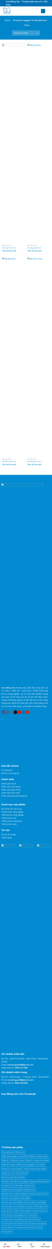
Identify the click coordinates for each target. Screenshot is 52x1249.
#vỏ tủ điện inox (41, 1206)
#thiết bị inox (30, 1190)
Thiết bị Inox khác (9, 824)
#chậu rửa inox (8, 1173)
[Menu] (43, 11)
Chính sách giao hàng (10, 790)
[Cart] (48, 11)
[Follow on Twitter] (11, 712)
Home (7, 20)
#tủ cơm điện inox (9, 1206)
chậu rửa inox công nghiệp (12, 1215)
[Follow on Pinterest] (19, 712)
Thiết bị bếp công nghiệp (12, 812)
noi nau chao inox (33, 1219)
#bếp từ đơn (42, 1156)
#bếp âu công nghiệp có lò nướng (30, 1164)
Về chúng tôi (6, 770)
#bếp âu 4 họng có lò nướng (37, 1160)
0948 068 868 (21, 1083)
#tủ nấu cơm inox (25, 1206)
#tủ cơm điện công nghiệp (35, 1202)
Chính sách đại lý (8, 783)
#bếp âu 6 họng (8, 1164)
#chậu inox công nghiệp (11, 1169)
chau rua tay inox (40, 1211)
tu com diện (6, 1227)
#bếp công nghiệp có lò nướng (14, 1156)
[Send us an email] (15, 712)
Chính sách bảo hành (10, 793)
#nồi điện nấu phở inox (25, 1185)
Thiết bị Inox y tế (8, 818)
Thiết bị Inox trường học (11, 821)
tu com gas (18, 1227)
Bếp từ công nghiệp (22, 1211)
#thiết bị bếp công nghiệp (12, 1190)
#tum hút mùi (42, 1194)
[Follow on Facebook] (3, 712)
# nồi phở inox (7, 1185)
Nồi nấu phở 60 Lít (34, 248)
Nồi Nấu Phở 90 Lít (9, 461)
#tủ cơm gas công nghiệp (12, 1202)
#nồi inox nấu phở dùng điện (13, 1177)
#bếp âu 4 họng (17, 1160)
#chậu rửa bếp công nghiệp (35, 1169)
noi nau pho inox (20, 1223)
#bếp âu (5, 1160)
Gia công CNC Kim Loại (11, 809)
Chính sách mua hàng (10, 787)
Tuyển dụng (6, 837)
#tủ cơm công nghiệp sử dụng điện (16, 1198)
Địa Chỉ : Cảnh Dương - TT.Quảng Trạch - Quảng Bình (25, 1077)
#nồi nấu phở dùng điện (39, 1181)
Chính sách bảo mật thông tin (14, 796)
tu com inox (29, 1227)
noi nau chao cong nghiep (12, 1219)
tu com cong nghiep (38, 1223)
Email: (17, 1065)
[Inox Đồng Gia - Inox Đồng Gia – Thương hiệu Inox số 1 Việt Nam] (19, 11)
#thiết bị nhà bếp (28, 1194)
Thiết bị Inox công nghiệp (12, 815)
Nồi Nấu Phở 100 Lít (34, 461)
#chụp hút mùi (22, 1173)
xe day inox (6, 1231)
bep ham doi (7, 1211)
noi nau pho (7, 1223)
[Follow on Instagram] (7, 712)
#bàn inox (20, 1152)
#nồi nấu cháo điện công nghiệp (15, 1181)
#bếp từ (32, 1156)
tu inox (39, 1227)
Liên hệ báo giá (9, 251)
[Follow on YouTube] (27, 712)
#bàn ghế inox (8, 1152)
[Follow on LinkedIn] (23, 712)
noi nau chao (31, 1215)
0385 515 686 (21, 1068)
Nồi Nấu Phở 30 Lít (9, 248)
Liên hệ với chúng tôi (10, 773)
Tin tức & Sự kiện (8, 834)
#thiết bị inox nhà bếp (10, 1194)
